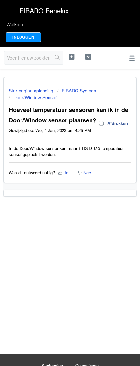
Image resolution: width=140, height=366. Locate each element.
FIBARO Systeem (80, 90)
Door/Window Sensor (35, 97)
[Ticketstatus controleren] (88, 57)
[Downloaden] (58, 179)
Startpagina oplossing (32, 90)
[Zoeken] (57, 57)
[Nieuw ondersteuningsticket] (71, 57)
